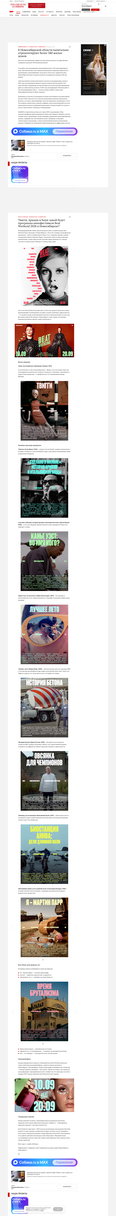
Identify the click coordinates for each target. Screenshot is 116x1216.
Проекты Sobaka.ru (100, 1)
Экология (59, 12)
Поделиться (42, 46)
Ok (58, 1209)
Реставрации (34, 15)
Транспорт (62, 15)
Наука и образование (73, 15)
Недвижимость (44, 15)
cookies (42, 1210)
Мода (34, 12)
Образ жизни (77, 12)
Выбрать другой (86, 9)
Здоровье (67, 12)
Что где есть (50, 12)
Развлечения (26, 12)
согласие (36, 1209)
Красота (41, 12)
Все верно (95, 9)
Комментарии (67, 155)
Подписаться (33, 46)
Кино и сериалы (23, 217)
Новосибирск (90, 1)
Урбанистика (25, 15)
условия (28, 1209)
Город (18, 12)
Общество (54, 15)
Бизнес (17, 15)
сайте (58, 123)
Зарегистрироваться (19, 1)
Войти (11, 1)
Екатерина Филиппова (17, 156)
